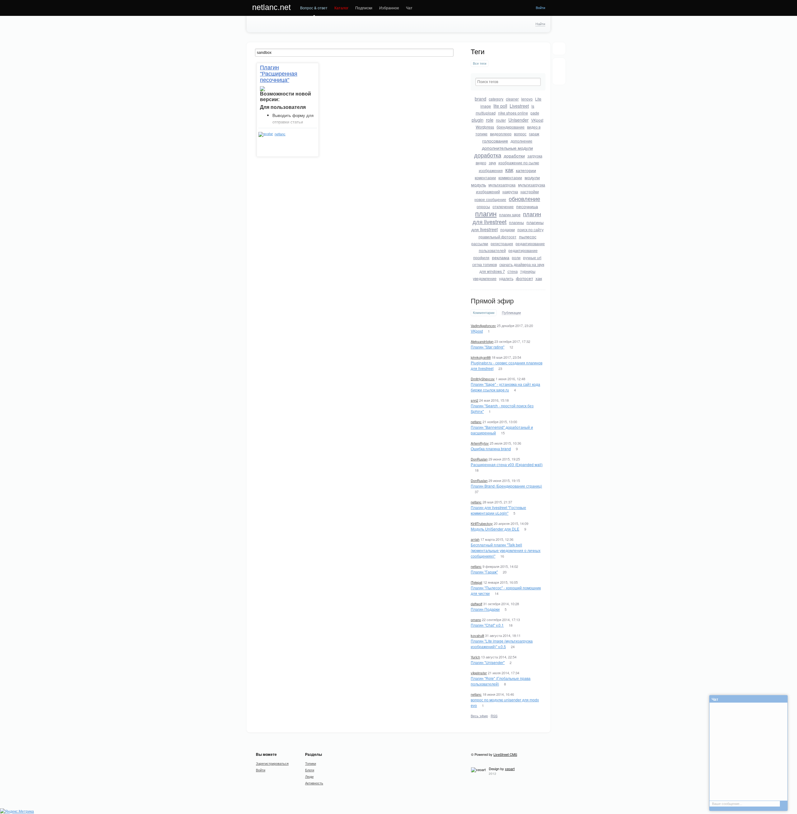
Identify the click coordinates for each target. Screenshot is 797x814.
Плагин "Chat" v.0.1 (487, 625)
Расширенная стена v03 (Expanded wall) (507, 464)
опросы (483, 206)
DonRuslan (479, 458)
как (509, 170)
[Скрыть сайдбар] (559, 48)
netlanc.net (271, 7)
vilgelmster (479, 672)
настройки (530, 191)
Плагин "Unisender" (488, 662)
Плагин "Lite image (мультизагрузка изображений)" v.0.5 (502, 643)
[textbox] (508, 82)
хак (538, 278)
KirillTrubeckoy (482, 523)
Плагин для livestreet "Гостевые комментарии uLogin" (498, 510)
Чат (409, 7)
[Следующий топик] (559, 76)
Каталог (341, 7)
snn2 (474, 400)
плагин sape (510, 214)
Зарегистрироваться (272, 763)
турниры (527, 271)
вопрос (520, 133)
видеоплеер (501, 133)
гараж (534, 133)
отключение (503, 206)
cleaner (512, 98)
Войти (540, 7)
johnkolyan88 (481, 357)
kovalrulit (477, 635)
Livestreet (519, 106)
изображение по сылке (518, 162)
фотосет (524, 278)
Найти (540, 23)
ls (532, 106)
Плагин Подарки (485, 609)
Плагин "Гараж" (484, 571)
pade (535, 112)
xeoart (510, 768)
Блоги (309, 769)
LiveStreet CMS (505, 754)
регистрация (502, 243)
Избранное (389, 7)
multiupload (486, 112)
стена (512, 271)
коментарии (485, 177)
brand (480, 99)
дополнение (521, 140)
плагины (516, 222)
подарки (507, 229)
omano (476, 619)
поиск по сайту (530, 229)
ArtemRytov (480, 443)
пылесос (527, 236)
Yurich (475, 656)
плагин (486, 213)
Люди (309, 776)
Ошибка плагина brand (491, 448)
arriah (475, 539)
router (501, 120)
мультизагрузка (502, 184)
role (489, 120)
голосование (495, 141)
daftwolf (476, 603)
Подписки (363, 7)
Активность (314, 782)
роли (516, 257)
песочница (527, 206)
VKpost (537, 120)
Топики (310, 763)
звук (492, 162)
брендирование (511, 126)
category (496, 98)
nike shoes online (513, 112)
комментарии (510, 177)
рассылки (479, 243)
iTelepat (476, 582)
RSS (494, 715)
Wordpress (485, 126)
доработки (514, 155)
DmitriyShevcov (483, 378)
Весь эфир (479, 715)
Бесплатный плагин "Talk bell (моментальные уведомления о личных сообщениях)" (505, 550)
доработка (487, 155)
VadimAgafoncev (483, 325)
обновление (524, 198)
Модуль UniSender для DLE (495, 528)
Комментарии (483, 313)
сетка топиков (484, 264)
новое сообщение (490, 199)
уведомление (485, 278)
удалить (506, 278)
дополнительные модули (507, 148)
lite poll (500, 106)
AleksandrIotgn (482, 341)
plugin (477, 120)
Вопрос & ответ (314, 7)
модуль (478, 184)
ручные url (532, 257)
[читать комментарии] (293, 141)
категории (526, 170)
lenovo (527, 98)
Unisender (518, 120)
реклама (500, 257)
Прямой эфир (492, 301)
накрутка (510, 191)
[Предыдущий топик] (559, 66)
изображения (491, 170)
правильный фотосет (497, 236)
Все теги (479, 63)
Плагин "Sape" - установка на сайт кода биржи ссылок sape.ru (505, 386)
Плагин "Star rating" (487, 346)
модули (532, 177)
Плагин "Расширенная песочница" (278, 73)
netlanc (476, 421)
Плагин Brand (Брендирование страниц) (506, 486)
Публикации (511, 313)
